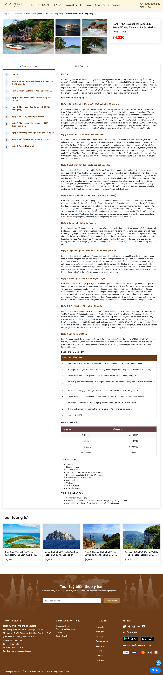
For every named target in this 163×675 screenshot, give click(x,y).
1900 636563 (61, 636)
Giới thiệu (58, 5)
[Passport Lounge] (13, 5)
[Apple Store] (147, 638)
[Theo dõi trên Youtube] (143, 626)
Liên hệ (97, 5)
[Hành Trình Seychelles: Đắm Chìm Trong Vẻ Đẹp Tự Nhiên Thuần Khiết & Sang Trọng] (28, 36)
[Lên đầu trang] (158, 656)
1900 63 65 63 (16, 640)
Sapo (66, 671)
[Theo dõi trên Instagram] (134, 626)
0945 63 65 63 (13, 644)
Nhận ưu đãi (112, 601)
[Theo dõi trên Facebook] (129, 626)
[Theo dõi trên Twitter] (125, 626)
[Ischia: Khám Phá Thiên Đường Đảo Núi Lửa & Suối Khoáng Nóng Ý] (61, 536)
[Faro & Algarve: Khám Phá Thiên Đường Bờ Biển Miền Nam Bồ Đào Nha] (101, 536)
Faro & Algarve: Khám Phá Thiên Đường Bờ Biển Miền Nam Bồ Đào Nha (100, 553)
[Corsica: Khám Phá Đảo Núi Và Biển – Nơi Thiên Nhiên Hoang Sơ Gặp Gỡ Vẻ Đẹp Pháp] (141, 536)
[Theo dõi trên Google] (139, 626)
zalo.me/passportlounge (21, 651)
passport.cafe (17, 647)
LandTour (116, 5)
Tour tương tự (15, 517)
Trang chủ (35, 5)
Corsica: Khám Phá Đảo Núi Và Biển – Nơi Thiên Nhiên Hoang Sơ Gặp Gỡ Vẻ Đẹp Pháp (141, 553)
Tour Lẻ (106, 5)
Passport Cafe (71, 5)
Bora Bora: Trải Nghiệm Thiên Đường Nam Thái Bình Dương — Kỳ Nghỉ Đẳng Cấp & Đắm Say (21, 553)
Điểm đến (46, 5)
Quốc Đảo (18, 14)
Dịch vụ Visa (85, 5)
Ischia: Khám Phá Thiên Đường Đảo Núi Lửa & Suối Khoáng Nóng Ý (61, 553)
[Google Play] (131, 638)
